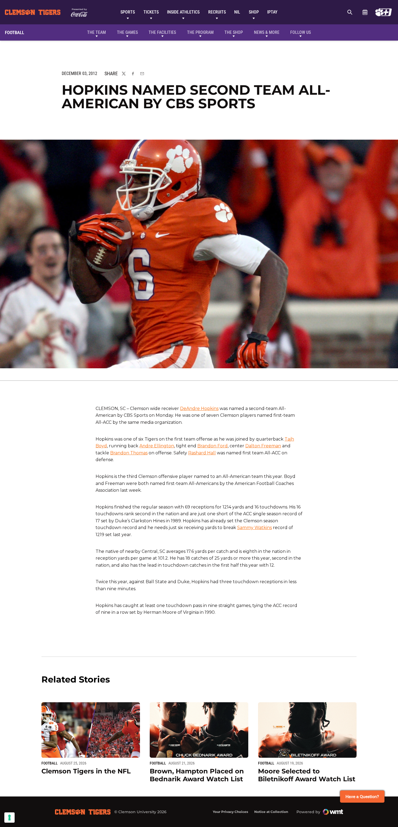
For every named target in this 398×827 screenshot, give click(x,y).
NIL (237, 12)
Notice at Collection (271, 812)
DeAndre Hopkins (199, 408)
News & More (266, 32)
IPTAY (272, 12)
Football (49, 763)
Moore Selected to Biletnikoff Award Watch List (306, 775)
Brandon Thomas (129, 452)
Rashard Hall (202, 452)
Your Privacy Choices (230, 812)
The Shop (233, 32)
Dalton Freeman (263, 445)
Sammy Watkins (254, 527)
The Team (96, 32)
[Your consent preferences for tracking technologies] (9, 817)
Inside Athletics (183, 12)
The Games (127, 32)
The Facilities (162, 32)
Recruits (217, 12)
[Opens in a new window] (383, 12)
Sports (127, 12)
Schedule (365, 12)
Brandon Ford (212, 445)
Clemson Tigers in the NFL (86, 771)
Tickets (151, 12)
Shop (254, 12)
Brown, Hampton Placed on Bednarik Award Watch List (197, 775)
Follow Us (300, 32)
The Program (200, 32)
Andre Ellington (156, 445)
